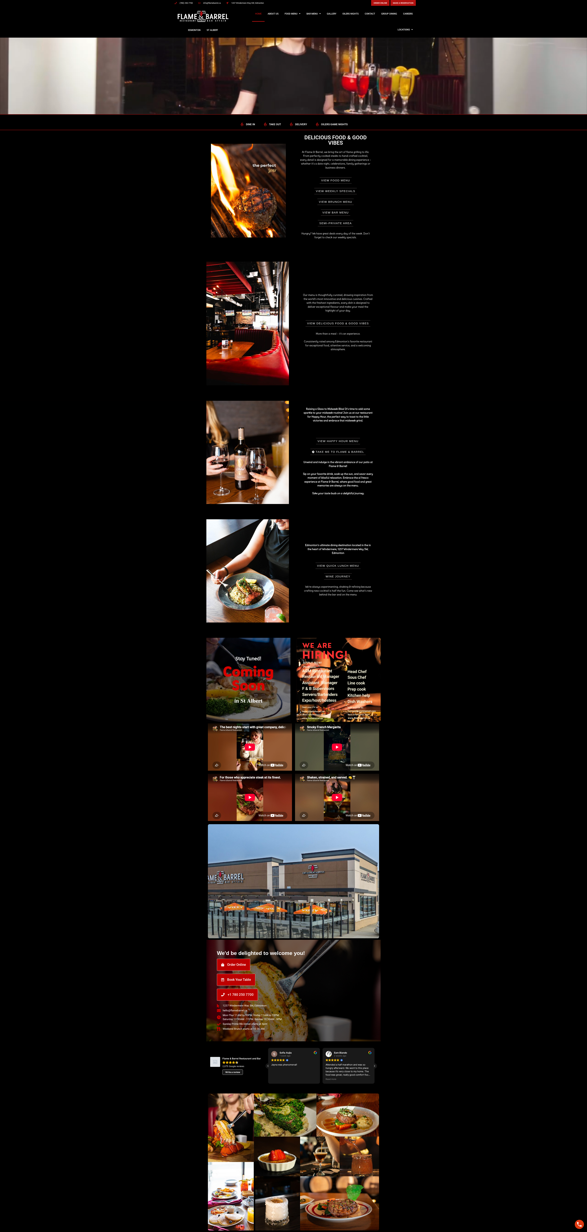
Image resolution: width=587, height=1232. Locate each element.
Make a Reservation (403, 3)
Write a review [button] (232, 1072)
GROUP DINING (389, 13)
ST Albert (212, 30)
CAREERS (408, 13)
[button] (374, 1066)
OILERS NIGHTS (350, 13)
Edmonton (194, 30)
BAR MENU (312, 13)
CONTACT (370, 13)
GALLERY (331, 13)
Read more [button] (276, 1079)
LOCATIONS (404, 29)
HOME (258, 13)
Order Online (380, 3)
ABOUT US (273, 13)
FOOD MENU (291, 13)
